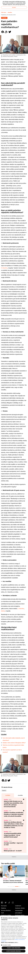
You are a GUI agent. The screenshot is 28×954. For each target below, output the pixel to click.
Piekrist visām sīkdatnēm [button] (13, 948)
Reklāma (3, 908)
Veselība (10, 12)
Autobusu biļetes (19, 915)
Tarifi (2, 913)
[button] (8, 886)
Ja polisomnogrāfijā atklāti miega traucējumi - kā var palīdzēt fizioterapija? (12, 835)
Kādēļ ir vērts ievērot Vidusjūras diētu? (14, 743)
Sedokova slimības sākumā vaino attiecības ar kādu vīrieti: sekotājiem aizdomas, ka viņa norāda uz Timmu (14, 824)
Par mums (4, 906)
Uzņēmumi (18, 906)
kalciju (3, 611)
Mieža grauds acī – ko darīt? (13, 851)
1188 (4, 897)
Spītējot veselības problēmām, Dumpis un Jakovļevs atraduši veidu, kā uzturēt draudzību (14, 814)
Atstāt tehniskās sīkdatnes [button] (13, 951)
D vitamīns (4, 268)
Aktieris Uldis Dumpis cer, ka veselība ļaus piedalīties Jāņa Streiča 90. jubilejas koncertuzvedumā (13, 803)
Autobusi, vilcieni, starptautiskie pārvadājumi (20, 910)
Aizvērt (14, 7)
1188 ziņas (3, 12)
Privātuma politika (6, 915)
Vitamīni (4, 790)
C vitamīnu (21, 608)
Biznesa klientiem (6, 910)
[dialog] (14, 934)
